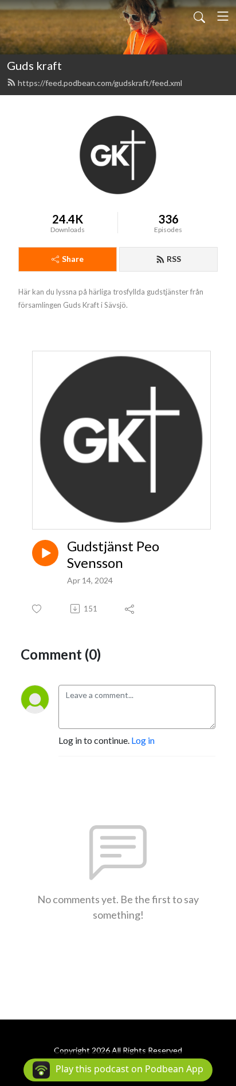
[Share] (130, 608)
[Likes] (37, 609)
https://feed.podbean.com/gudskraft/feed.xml (100, 83)
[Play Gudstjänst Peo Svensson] (45, 553)
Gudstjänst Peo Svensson (113, 554)
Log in (143, 740)
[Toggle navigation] (223, 16)
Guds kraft (34, 65)
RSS (174, 259)
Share (73, 259)
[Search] (199, 16)
